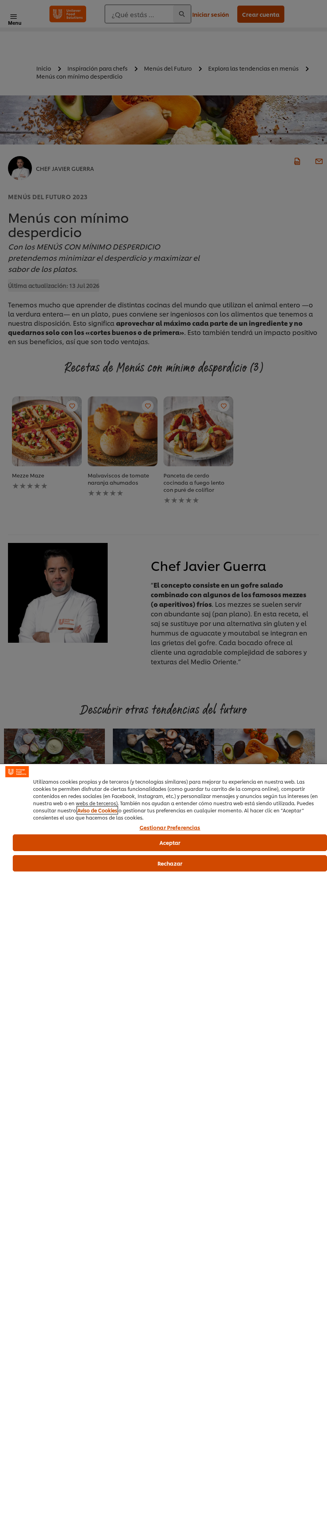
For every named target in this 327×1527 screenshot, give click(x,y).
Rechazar (170, 863)
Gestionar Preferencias (170, 827)
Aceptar (170, 842)
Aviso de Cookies (97, 810)
